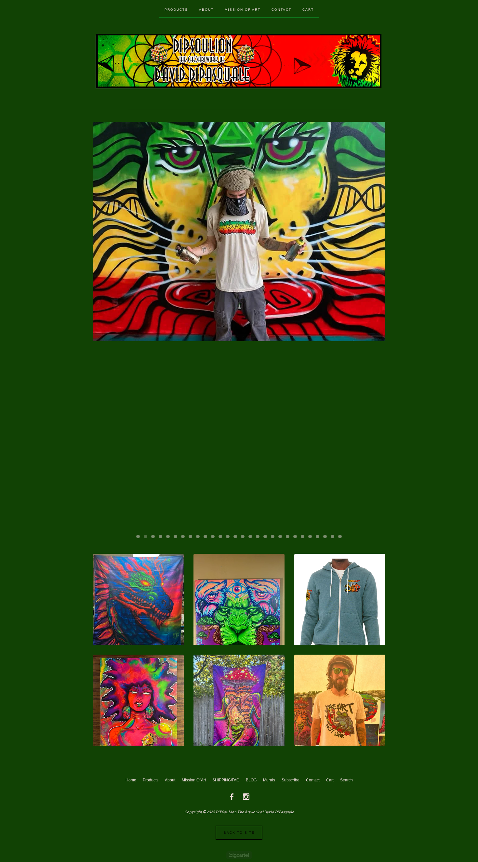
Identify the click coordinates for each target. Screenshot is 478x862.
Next (374, 325)
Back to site (239, 832)
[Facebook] (232, 796)
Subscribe (290, 780)
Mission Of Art (242, 9)
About (206, 9)
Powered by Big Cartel (239, 855)
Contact (281, 9)
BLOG (251, 780)
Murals (269, 780)
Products (176, 9)
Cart (308, 9)
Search (346, 780)
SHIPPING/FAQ (225, 780)
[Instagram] (246, 796)
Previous (104, 325)
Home (131, 780)
